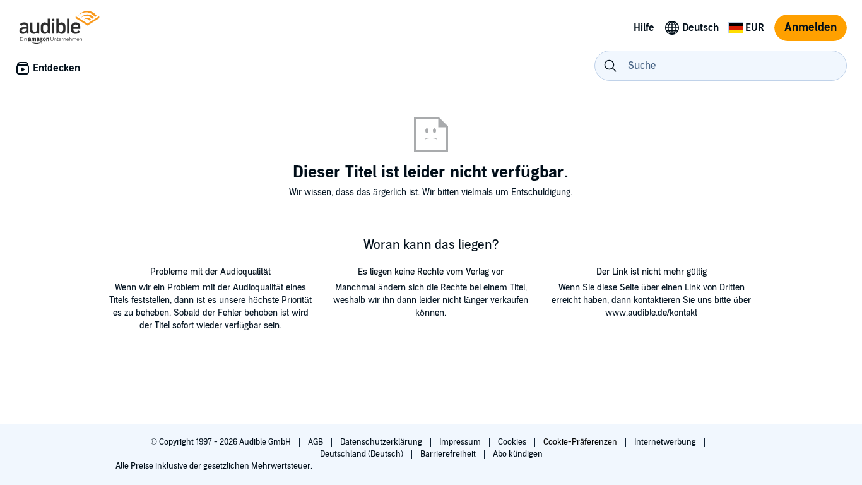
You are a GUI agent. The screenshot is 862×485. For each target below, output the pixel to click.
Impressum (461, 442)
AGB (316, 442)
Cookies (513, 442)
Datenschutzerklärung (382, 442)
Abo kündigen (518, 454)
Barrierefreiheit (449, 454)
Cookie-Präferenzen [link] (580, 442)
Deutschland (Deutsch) (362, 454)
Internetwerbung (666, 442)
